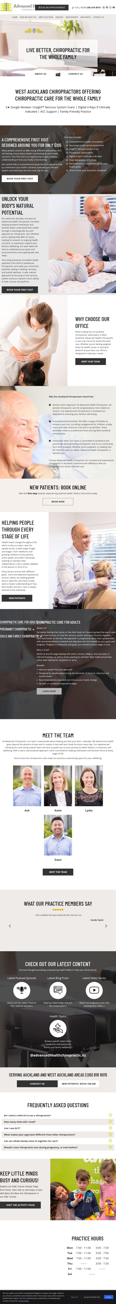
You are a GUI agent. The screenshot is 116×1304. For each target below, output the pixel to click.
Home (14, 17)
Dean (58, 860)
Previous (7, 48)
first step (32, 493)
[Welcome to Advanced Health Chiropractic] (22, 10)
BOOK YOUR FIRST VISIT (20, 178)
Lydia (89, 810)
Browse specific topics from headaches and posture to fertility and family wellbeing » (58, 1044)
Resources (86, 17)
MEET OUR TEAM (90, 361)
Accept (108, 1297)
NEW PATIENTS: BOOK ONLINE (79, 1084)
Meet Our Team (46, 17)
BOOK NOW (58, 501)
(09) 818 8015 (94, 7)
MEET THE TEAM (58, 872)
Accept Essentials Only (92, 1297)
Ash (27, 810)
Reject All (74, 1297)
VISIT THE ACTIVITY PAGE (20, 1205)
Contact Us (98, 17)
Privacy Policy (24, 1301)
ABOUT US (40, 73)
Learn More (49, 691)
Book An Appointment (52, 7)
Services (59, 17)
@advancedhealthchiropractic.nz (58, 1055)
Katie (58, 810)
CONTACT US (75, 73)
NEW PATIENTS (17, 598)
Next (108, 48)
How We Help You (28, 17)
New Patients (72, 17)
